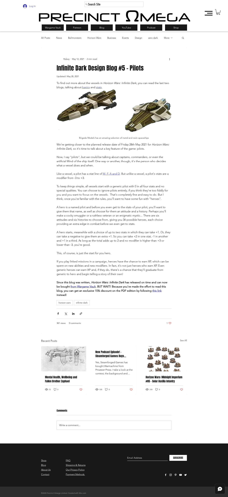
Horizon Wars (94, 37)
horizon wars (65, 302)
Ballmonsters (74, 37)
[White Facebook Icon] (165, 474)
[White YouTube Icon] (180, 474)
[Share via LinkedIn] (73, 313)
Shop (43, 460)
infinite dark (81, 302)
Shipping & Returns (75, 465)
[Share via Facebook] (58, 313)
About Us (46, 469)
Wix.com (82, 493)
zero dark (153, 37)
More (166, 37)
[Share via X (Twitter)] (65, 313)
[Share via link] (80, 313)
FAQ (68, 460)
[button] (218, 12)
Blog (43, 465)
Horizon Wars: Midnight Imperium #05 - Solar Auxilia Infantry (164, 379)
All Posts (45, 37)
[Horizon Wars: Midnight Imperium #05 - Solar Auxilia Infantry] (164, 358)
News (59, 37)
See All (183, 340)
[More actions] (169, 59)
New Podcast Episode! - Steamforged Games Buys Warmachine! (109, 354)
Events (125, 37)
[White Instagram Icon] (170, 474)
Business (111, 37)
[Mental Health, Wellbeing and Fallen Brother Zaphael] (63, 358)
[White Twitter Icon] (185, 474)
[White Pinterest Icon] (175, 474)
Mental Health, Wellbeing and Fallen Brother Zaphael (61, 379)
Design (138, 37)
